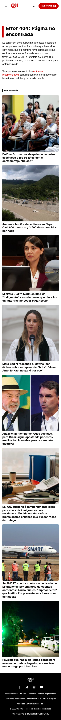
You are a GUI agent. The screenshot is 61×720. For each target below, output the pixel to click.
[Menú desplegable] (5, 5)
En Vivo (23, 694)
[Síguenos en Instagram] (34, 687)
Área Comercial (11, 694)
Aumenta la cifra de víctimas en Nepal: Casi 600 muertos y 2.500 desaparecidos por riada (29, 227)
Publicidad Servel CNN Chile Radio (31, 704)
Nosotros (32, 694)
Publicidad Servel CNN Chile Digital (41, 699)
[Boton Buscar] (33, 5)
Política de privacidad (47, 694)
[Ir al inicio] (14, 5)
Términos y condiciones (15, 699)
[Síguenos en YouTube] (41, 687)
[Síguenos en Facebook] (19, 687)
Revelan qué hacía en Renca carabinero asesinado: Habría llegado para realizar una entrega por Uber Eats (28, 663)
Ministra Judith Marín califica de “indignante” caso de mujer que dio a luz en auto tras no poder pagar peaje (29, 297)
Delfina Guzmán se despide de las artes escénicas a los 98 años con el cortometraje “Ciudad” (28, 157)
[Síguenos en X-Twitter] (27, 687)
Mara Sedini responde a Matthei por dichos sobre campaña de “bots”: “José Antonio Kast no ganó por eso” (29, 367)
